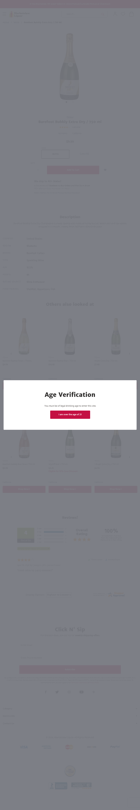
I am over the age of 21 (70, 415)
